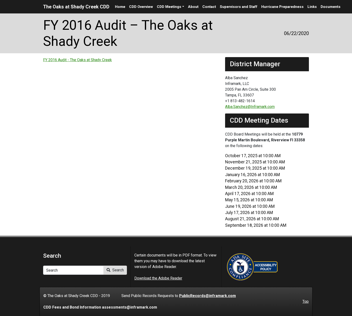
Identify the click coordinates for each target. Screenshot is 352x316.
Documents (331, 7)
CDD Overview (141, 7)
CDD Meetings (169, 7)
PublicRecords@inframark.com (207, 295)
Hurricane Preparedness (282, 7)
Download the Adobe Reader (158, 278)
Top (305, 301)
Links (312, 7)
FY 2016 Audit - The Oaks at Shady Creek (77, 60)
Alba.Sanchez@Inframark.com (250, 106)
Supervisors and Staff (238, 7)
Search (117, 270)
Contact (209, 7)
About (193, 7)
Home (120, 7)
